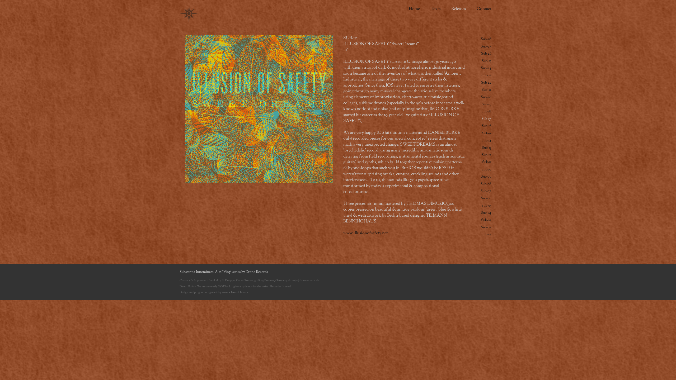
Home (414, 9)
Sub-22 (486, 82)
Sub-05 (486, 205)
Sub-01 (486, 234)
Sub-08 (486, 184)
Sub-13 (486, 148)
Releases (458, 9)
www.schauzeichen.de (235, 292)
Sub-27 (486, 46)
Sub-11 (486, 162)
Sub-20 (486, 97)
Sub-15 (486, 133)
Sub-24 (486, 68)
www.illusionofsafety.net (365, 233)
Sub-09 (486, 176)
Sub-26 (486, 53)
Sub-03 (486, 220)
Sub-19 (486, 104)
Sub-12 (486, 155)
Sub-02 (486, 227)
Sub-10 (486, 169)
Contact (484, 9)
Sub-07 (486, 191)
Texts (435, 9)
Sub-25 (486, 61)
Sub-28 (486, 39)
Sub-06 (486, 198)
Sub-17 (486, 119)
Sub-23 (486, 75)
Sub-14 (486, 140)
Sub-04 (486, 213)
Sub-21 (486, 90)
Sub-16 (486, 126)
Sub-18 (486, 111)
